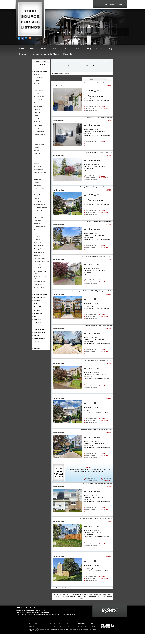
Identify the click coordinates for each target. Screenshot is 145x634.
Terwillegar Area (38, 245)
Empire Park (37, 118)
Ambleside (37, 74)
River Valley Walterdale (40, 210)
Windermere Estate (39, 281)
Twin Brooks (37, 255)
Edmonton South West (40, 71)
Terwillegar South (39, 249)
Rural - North (37, 319)
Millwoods (37, 300)
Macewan (36, 163)
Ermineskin (37, 122)
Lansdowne (37, 153)
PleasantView (37, 185)
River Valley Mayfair (39, 204)
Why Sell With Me (90, 478)
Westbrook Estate (39, 264)
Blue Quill (36, 93)
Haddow (36, 141)
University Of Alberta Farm (41, 261)
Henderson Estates (39, 144)
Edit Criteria (67, 73)
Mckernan (37, 176)
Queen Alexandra (39, 188)
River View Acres (39, 217)
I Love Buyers (107, 478)
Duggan (36, 115)
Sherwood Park (38, 307)
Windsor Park (38, 284)
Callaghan (37, 109)
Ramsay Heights (38, 191)
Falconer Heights (39, 125)
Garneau (36, 128)
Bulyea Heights (38, 106)
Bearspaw (37, 80)
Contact (103, 106)
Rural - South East (39, 329)
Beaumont (37, 345)
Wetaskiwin (37, 348)
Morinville (36, 335)
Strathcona (37, 239)
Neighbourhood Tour (91, 110)
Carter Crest (37, 112)
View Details (104, 108)
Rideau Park (37, 201)
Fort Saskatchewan (39, 338)
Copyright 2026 (22, 614)
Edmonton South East (40, 294)
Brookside (37, 103)
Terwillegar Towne (39, 252)
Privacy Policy (65, 614)
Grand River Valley (39, 131)
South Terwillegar (39, 233)
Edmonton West (38, 68)
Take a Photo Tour (90, 106)
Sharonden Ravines (39, 226)
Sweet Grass (37, 242)
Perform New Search (57, 73)
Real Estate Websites (34, 614)
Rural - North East (39, 322)
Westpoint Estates (39, 268)
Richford (36, 198)
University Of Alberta (39, 258)
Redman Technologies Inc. (51, 614)
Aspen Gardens (38, 77)
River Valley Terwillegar (40, 207)
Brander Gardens (39, 99)
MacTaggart (37, 166)
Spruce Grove (38, 313)
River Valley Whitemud (40, 214)
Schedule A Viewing (91, 480)
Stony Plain (37, 310)
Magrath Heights (38, 169)
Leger (35, 157)
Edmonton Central (39, 297)
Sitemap (72, 614)
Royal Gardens (38, 220)
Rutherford (37, 223)
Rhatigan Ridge (38, 195)
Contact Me (106, 480)
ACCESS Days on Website (102, 100)
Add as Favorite (90, 108)
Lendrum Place (38, 160)
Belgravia (36, 84)
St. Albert (36, 303)
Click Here (48, 612)
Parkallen (36, 182)
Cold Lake (37, 342)
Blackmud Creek (38, 90)
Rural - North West (39, 326)
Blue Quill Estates (39, 96)
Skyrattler (36, 230)
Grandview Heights (39, 134)
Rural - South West (39, 332)
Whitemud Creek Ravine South (40, 277)
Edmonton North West (40, 65)
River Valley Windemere (40, 288)
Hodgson (36, 147)
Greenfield (37, 137)
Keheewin (36, 150)
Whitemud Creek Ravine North (40, 272)
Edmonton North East (40, 291)
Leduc (35, 316)
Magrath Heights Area (40, 172)
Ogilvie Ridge (37, 179)
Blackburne (37, 87)
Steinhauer (37, 236)
